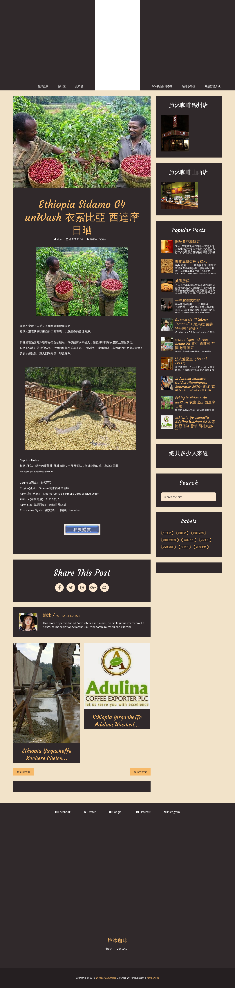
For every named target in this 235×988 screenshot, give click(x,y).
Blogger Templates (106, 977)
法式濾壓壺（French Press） (191, 361)
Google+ (117, 812)
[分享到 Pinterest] (82, 587)
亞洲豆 (167, 533)
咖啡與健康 (169, 540)
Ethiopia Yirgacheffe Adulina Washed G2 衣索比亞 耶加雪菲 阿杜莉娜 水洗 (195, 423)
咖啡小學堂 (188, 86)
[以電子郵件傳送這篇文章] (104, 587)
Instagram (173, 812)
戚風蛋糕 (182, 281)
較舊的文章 (140, 772)
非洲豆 (102, 239)
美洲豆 (185, 547)
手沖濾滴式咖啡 (187, 300)
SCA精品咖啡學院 (162, 86)
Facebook (63, 812)
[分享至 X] (70, 587)
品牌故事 (43, 86)
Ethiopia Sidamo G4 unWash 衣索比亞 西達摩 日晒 (195, 402)
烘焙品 (79, 86)
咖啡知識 (198, 533)
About (109, 948)
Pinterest (145, 812)
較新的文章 (23, 772)
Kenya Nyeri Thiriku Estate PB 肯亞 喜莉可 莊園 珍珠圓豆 (195, 343)
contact (122, 948)
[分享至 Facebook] (59, 587)
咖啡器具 (189, 540)
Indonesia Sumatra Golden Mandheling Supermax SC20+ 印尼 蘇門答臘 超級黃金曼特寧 (195, 384)
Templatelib (153, 977)
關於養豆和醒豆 (187, 242)
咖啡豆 (62, 86)
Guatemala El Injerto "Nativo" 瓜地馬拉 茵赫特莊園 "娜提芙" (194, 324)
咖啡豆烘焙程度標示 (191, 261)
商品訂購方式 (212, 86)
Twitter (91, 812)
